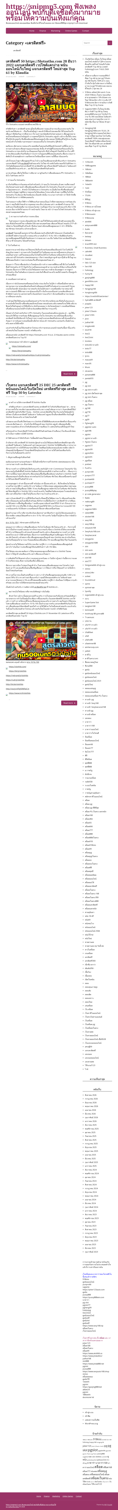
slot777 (88, 561)
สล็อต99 (88, 849)
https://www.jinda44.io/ (92, 1356)
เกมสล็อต (89, 953)
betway (88, 236)
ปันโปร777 (89, 751)
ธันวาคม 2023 (91, 1214)
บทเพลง (88, 718)
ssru (87, 598)
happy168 (89, 285)
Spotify (88, 591)
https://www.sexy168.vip (93, 1325)
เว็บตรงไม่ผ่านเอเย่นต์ (93, 1017)
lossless (88, 341)
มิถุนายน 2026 (91, 1102)
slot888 (86, 1361)
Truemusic (89, 617)
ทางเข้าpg (89, 710)
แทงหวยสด (89, 1061)
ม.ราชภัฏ (88, 770)
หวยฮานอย (89, 942)
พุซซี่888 (88, 766)
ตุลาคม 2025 (90, 1132)
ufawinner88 (90, 643)
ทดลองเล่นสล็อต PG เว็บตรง (96, 696)
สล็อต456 (89, 819)
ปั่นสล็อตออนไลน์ (92, 740)
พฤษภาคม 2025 (91, 1151)
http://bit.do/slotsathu (15, 359)
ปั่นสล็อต (88, 737)
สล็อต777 (89, 830)
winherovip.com (92, 647)
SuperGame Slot (92, 602)
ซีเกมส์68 (88, 666)
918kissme (89, 218)
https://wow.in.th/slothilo (19, 693)
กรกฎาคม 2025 (91, 1143)
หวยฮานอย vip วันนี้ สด (94, 946)
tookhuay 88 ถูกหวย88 (94, 613)
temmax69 (89, 610)
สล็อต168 (89, 815)
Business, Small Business (96, 248)
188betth (89, 180)
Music (87, 367)
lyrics (87, 356)
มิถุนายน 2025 (91, 1147)
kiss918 (88, 330)
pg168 (87, 408)
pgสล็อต (88, 460)
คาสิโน (88, 654)
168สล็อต (89, 173)
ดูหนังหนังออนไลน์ (92, 673)
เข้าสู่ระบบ (89, 1412)
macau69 (89, 359)
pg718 (87, 412)
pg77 (87, 415)
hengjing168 (90, 289)
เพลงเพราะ (89, 998)
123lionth (89, 162)
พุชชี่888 (88, 763)
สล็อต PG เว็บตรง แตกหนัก (95, 811)
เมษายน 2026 (90, 1110)
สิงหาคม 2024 (90, 1184)
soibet (87, 576)
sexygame (89, 539)
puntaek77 (89, 483)
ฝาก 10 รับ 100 (12, 522)
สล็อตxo (88, 860)
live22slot (89, 337)
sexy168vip (89, 524)
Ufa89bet (89, 632)
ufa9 (87, 636)
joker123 (89, 307)
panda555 (89, 378)
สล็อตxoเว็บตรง (91, 863)
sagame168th (91, 509)
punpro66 (89, 471)
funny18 (88, 274)
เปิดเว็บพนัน (89, 979)
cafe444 (88, 251)
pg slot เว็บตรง (91, 397)
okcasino (89, 371)
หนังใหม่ (88, 938)
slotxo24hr (89, 572)
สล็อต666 (89, 826)
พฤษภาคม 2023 (91, 1240)
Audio (87, 229)
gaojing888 (90, 277)
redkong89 (89, 501)
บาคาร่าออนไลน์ (91, 729)
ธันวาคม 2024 (91, 1169)
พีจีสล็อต (88, 759)
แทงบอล (88, 1054)
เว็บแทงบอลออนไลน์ (93, 1043)
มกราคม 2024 (91, 1211)
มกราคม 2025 (91, 1166)
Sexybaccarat (90, 535)
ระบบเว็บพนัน (90, 785)
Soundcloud (90, 580)
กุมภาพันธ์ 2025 (91, 1162)
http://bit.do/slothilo (14, 684)
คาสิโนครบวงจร (91, 658)
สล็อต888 (89, 834)
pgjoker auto (90, 427)
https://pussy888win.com (93, 1297)
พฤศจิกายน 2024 (92, 1173)
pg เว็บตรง (89, 404)
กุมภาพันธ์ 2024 (91, 1207)
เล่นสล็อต (89, 1005)
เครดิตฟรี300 (90, 961)
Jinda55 (88, 304)
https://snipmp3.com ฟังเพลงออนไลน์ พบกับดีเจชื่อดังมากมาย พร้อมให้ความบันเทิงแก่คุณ (53, 12)
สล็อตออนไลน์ (90, 878)
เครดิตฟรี (21, 77)
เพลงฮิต (88, 994)
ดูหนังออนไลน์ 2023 (93, 681)
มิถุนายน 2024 (91, 1192)
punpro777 (90, 475)
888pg (87, 199)
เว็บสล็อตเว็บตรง (91, 1028)
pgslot (87, 434)
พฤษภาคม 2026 (91, 1106)
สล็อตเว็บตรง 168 (92, 893)
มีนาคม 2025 (90, 1158)
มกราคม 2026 (91, 1121)
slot (86, 546)
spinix (87, 584)
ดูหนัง (87, 669)
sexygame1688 (91, 542)
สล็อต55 (88, 822)
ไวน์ (86, 1069)
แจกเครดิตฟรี (90, 1050)
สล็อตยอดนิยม (90, 875)
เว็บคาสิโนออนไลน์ (92, 1013)
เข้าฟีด (87, 1416)
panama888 (90, 374)
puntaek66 (89, 479)
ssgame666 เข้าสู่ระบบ (94, 595)
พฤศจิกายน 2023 (92, 1218)
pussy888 (89, 486)
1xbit (87, 188)
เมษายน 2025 (90, 1155)
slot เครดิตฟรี (90, 554)
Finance (42, 31)
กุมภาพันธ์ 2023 (91, 1252)
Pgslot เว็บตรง (91, 442)
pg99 (87, 419)
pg (86, 382)
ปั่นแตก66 (89, 744)
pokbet (88, 464)
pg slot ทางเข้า (91, 389)
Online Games (71, 31)
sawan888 (89, 513)
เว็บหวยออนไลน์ (91, 1035)
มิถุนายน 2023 (91, 1237)
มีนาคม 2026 (90, 1113)
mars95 (88, 363)
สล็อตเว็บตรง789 (92, 897)
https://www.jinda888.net (93, 1363)
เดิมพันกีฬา (89, 968)
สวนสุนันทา (89, 912)
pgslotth (88, 457)
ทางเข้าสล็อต (90, 714)
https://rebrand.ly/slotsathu (18, 355)
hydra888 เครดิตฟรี (93, 300)
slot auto (89, 550)
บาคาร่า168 (90, 725)
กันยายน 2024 (90, 1181)
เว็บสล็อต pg (90, 1024)
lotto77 (88, 348)
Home (31, 31)
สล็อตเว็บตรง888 (92, 901)
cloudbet (88, 255)
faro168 (88, 266)
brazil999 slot (91, 244)
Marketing (55, 31)
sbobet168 (89, 516)
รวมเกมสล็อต (90, 778)
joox (87, 318)
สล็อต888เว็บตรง (92, 837)
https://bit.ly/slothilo (17, 671)
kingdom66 (90, 326)
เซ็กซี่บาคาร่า (90, 964)
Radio (87, 498)
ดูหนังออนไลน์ (90, 677)
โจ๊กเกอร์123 (90, 1065)
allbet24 (86, 1389)
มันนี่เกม (88, 774)
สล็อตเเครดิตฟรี (91, 905)
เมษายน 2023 (90, 1244)
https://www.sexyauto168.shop (96, 1371)
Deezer (88, 259)
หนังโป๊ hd (89, 934)
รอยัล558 (88, 781)
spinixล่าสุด (89, 587)
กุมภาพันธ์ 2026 (91, 1117)
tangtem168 (90, 606)
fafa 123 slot (90, 262)
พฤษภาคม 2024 (91, 1196)
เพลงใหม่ (88, 1002)
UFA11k (88, 621)
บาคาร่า (88, 722)
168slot (88, 169)
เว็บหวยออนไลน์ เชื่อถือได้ (95, 1039)
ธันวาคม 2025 (91, 1125)
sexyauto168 (90, 528)
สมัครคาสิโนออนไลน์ (93, 796)
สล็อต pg (88, 804)
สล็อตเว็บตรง (90, 890)
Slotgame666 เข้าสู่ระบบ (95, 565)
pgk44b (88, 430)
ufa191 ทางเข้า (91, 625)
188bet (88, 177)
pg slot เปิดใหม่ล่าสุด (93, 393)
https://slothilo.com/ (17, 666)
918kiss (88, 203)
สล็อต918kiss (90, 845)
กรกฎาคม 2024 (91, 1188)
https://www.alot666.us (92, 1353)
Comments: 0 (31, 77)
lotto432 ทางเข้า (92, 345)
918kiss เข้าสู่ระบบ (92, 210)
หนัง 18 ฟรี (89, 916)
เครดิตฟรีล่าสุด (40, 587)
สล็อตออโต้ (89, 882)
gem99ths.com (91, 281)
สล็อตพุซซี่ (89, 871)
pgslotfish (89, 453)
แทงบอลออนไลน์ (92, 1058)
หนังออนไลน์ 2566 (92, 931)
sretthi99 (104, 1457)
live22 (87, 333)
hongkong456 (91, 292)
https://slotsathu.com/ (21, 346)
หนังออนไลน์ (90, 927)
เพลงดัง (88, 990)
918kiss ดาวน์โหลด (93, 206)
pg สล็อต (88, 401)
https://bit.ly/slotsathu (21, 350)
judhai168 (87, 1358)
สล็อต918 (89, 841)
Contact (85, 31)
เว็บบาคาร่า (105, 1482)
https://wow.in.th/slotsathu (17, 364)
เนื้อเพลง (88, 976)
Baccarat (88, 233)
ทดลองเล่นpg (90, 688)
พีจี (86, 755)
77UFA (87, 195)
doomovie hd (88, 1397)
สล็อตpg (88, 852)
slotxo (87, 569)
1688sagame (90, 165)
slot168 (88, 557)
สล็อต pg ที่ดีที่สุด (92, 807)
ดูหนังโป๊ (86, 1379)
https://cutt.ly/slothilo (15, 680)
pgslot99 (89, 449)
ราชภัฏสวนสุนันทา (92, 793)
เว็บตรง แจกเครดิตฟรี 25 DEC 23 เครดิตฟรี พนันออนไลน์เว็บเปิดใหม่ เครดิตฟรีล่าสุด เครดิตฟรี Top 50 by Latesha (41, 389)
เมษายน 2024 (90, 1199)
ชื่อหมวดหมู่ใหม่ (91, 662)
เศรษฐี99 (88, 1046)
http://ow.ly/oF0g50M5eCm (17, 689)
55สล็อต (88, 192)
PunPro (88, 468)
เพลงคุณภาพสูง (91, 987)
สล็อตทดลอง (88, 1376)
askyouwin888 (91, 225)
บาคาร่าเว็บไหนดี (92, 733)
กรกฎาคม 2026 (91, 1098)
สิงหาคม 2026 (90, 1095)
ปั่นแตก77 (89, 748)
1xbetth (88, 184)
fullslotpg (89, 270)
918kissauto (90, 214)
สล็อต (87, 800)
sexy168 (88, 520)
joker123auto (91, 311)
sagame (88, 505)
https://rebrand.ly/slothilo (17, 675)
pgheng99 (87, 1307)
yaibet (87, 651)
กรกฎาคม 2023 (91, 1233)
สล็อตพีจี (88, 867)
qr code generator (93, 494)
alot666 (88, 221)
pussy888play (91, 490)
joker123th (89, 315)
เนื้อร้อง (88, 972)
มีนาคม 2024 (90, 1203)
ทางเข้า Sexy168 (92, 703)
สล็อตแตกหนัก (91, 908)
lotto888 (88, 352)
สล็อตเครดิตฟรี (91, 886)
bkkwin (88, 240)
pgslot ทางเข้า (91, 438)
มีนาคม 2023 (90, 1248)
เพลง (87, 983)
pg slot (88, 386)
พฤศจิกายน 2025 (92, 1128)
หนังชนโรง (89, 923)
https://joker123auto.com (94, 1289)
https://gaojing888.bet (92, 1387)
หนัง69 (87, 919)
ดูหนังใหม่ (89, 684)
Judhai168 (89, 322)
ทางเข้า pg (89, 699)
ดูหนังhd (86, 1320)
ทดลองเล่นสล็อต (91, 692)
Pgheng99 (89, 423)
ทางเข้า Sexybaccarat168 (95, 707)
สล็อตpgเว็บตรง (91, 856)
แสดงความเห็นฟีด (92, 1420)
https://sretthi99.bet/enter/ (96, 296)
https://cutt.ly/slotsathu (40, 355)
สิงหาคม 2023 (90, 1229)
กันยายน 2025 (90, 1136)
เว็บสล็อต (88, 1020)
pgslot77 (89, 445)
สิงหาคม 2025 (90, 1140)
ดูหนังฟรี (86, 1318)
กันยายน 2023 (90, 1226)
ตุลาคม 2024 (90, 1177)
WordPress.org (91, 1423)
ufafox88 (89, 640)
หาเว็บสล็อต (90, 949)
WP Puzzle (108, 1505)
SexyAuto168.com (92, 531)
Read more (68, 374)
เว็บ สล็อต (89, 1009)
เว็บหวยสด (89, 1032)
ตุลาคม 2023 (90, 1222)
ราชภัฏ (88, 789)
